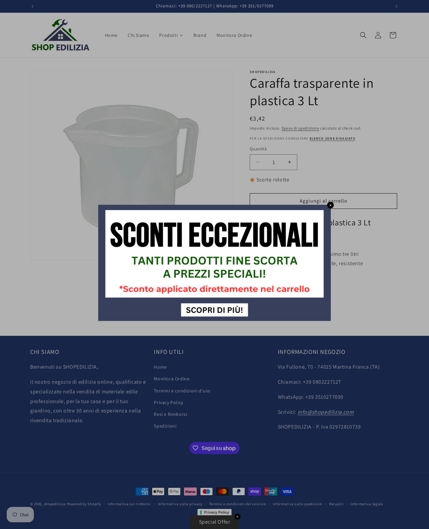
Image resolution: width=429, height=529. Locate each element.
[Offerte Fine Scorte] (214, 319)
